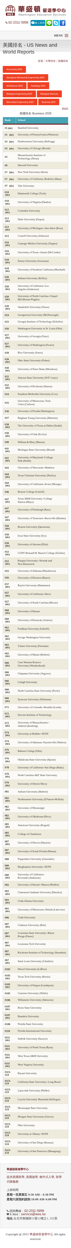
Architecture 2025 (15, 85)
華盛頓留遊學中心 (18, 1169)
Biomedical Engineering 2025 (20, 101)
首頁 (40, 61)
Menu (58, 35)
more (65, 108)
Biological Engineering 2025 (19, 93)
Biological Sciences (49, 93)
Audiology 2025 (38, 85)
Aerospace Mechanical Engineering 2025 (25, 77)
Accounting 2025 (14, 69)
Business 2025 (48, 101)
